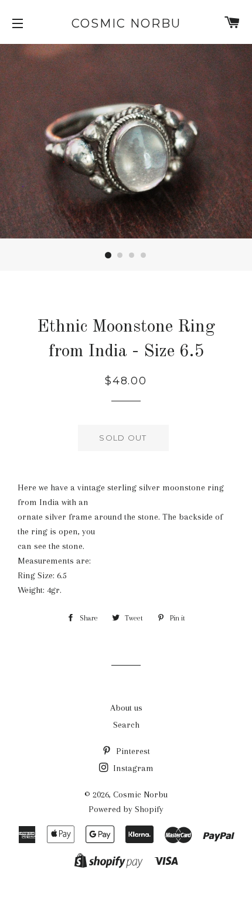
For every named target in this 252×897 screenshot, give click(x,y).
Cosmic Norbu (126, 23)
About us (126, 707)
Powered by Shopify (126, 809)
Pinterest (132, 751)
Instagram (132, 768)
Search (126, 724)
